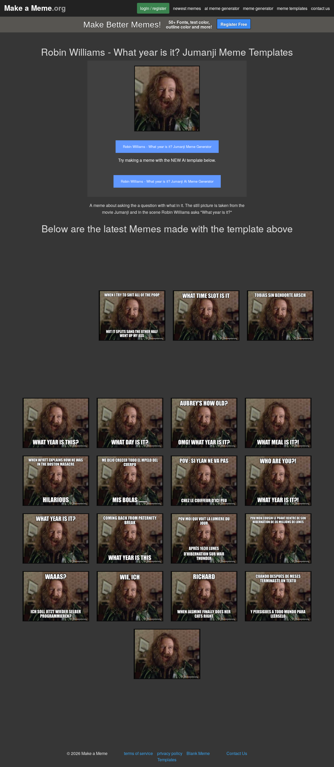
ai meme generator (222, 8)
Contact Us (236, 753)
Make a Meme (35, 7)
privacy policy (169, 753)
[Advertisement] (294, 93)
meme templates (292, 8)
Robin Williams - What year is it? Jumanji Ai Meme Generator (167, 181)
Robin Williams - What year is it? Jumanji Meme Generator (167, 146)
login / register (153, 8)
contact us (320, 8)
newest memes (187, 8)
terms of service (138, 753)
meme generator (258, 8)
